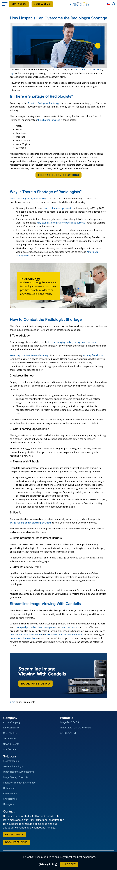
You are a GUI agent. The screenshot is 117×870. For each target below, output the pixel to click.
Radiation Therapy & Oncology (19, 782)
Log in (12, 701)
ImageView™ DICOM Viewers (75, 727)
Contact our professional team (26, 634)
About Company (11, 722)
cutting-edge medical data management (36, 627)
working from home (93, 355)
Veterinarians (10, 793)
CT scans (91, 69)
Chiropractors (10, 798)
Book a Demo (42, 4)
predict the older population (58, 208)
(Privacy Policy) (48, 864)
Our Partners (9, 749)
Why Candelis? (11, 727)
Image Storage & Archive (16, 777)
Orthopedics (9, 788)
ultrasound (79, 69)
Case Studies (10, 733)
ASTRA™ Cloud (68, 733)
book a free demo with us (23, 638)
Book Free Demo (16, 842)
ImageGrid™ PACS (69, 722)
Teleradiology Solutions (58, 175)
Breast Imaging (11, 761)
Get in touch (14, 835)
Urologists (8, 804)
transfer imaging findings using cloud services (72, 341)
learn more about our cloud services (64, 634)
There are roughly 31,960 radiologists (30, 198)
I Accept (69, 864)
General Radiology (13, 766)
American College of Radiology (43, 102)
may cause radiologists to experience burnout (61, 222)
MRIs (99, 69)
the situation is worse (48, 119)
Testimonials (9, 738)
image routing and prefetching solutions (30, 522)
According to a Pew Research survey (29, 355)
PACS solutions (69, 627)
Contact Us (19, 4)
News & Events (11, 744)
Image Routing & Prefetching (18, 771)
